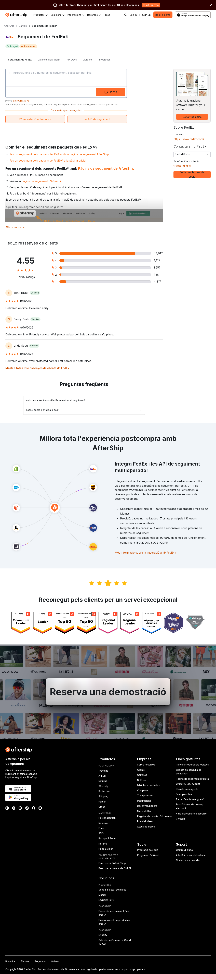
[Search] (125, 15)
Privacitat (10, 961)
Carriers (23, 25)
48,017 (158, 253)
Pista (113, 92)
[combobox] (192, 154)
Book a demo (162, 14)
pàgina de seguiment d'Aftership (42, 181)
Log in (133, 14)
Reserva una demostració (108, 692)
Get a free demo (192, 116)
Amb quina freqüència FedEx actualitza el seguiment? (55, 400)
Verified (35, 292)
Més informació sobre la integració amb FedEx (146, 552)
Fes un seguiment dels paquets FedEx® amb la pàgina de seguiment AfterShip (59, 154)
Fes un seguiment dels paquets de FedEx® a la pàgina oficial (47, 160)
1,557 (157, 267)
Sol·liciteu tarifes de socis (192, 174)
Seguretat (40, 961)
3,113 (157, 260)
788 (156, 274)
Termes (25, 961)
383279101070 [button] (21, 101)
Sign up (146, 14)
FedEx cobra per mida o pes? (42, 409)
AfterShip (9, 25)
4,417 (157, 281)
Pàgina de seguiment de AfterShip (106, 168)
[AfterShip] (17, 15)
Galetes (55, 961)
